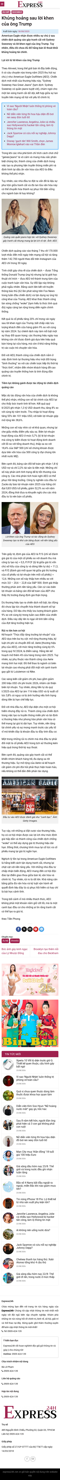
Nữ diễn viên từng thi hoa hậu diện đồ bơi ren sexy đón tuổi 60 (35, 1139)
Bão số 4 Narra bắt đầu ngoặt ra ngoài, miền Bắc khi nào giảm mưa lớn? (36, 1185)
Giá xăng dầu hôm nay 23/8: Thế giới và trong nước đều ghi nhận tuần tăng (35, 1169)
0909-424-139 (17, 1434)
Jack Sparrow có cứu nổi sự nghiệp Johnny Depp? (36, 1246)
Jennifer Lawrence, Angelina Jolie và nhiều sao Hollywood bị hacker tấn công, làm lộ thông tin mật (31, 125)
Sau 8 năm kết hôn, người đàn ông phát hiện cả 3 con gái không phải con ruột (35, 1123)
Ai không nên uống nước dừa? (33, 1230)
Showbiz (17, 12)
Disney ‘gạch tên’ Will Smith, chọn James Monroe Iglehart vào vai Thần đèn (30, 143)
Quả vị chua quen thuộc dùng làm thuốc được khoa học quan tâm (35, 1093)
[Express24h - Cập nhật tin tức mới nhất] (30, 4)
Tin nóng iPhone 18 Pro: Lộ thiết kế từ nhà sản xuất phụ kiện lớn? (36, 1201)
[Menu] (2, 4)
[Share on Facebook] (18, 929)
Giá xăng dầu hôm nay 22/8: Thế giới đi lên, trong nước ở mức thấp (35, 1275)
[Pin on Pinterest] (35, 929)
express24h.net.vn (12, 1472)
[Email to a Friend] (30, 929)
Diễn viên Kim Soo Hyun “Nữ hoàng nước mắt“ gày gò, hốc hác (36, 1108)
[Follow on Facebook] (27, 1459)
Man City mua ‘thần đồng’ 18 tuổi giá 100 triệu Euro (35, 1153)
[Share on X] (24, 929)
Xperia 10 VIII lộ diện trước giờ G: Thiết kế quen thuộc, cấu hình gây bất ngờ (35, 1063)
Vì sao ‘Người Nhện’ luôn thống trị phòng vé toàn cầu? (35, 1078)
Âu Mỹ (6, 12)
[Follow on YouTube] (33, 1459)
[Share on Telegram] (41, 929)
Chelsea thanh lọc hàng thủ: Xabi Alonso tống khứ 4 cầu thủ (35, 1261)
